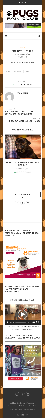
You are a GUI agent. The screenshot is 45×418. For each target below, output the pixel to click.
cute (8, 72)
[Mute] (33, 322)
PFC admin (26, 54)
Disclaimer (31, 403)
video (27, 72)
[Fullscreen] (37, 322)
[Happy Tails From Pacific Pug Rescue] (22, 147)
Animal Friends (29, 300)
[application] (23, 314)
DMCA (21, 406)
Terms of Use (13, 406)
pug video (17, 72)
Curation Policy (31, 406)
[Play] (7, 322)
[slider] (20, 322)
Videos (22, 47)
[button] (22, 314)
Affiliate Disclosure (17, 403)
